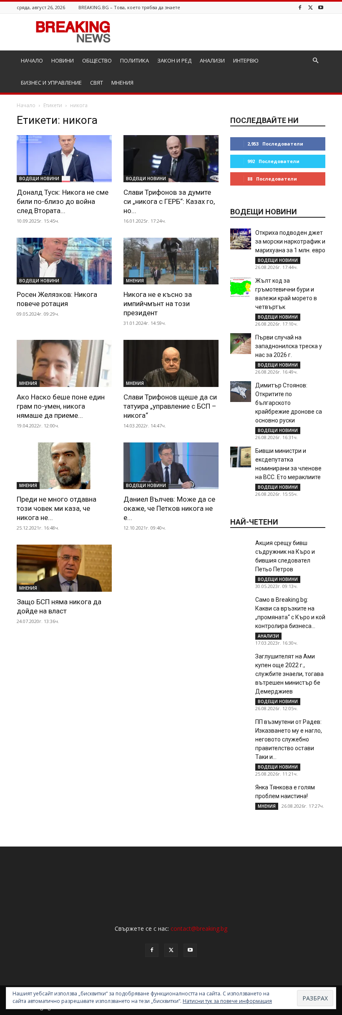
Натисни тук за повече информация (227, 1001)
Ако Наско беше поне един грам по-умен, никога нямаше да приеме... (61, 406)
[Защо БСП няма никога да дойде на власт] (64, 568)
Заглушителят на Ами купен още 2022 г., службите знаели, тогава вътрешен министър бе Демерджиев (289, 674)
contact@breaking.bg (199, 928)
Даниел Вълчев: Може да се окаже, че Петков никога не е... (169, 508)
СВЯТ (96, 82)
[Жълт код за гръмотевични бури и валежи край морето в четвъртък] (240, 286)
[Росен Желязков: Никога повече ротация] (64, 261)
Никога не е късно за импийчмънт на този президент (157, 303)
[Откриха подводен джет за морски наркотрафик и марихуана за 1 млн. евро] (240, 239)
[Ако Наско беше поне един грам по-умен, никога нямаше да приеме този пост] (64, 363)
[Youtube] (320, 7)
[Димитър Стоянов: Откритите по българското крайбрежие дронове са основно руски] (240, 391)
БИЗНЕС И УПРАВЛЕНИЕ (51, 82)
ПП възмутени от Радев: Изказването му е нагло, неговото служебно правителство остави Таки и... (288, 739)
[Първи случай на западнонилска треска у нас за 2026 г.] (240, 343)
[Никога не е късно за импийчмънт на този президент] (171, 261)
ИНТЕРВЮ (246, 60)
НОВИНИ (62, 60)
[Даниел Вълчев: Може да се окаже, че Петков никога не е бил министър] (171, 466)
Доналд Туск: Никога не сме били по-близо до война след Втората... (62, 201)
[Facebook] (299, 7)
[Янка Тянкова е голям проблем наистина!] (240, 793)
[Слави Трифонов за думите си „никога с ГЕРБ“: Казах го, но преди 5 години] (171, 158)
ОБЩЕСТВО (97, 60)
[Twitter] (310, 7)
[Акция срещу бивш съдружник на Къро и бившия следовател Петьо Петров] (240, 549)
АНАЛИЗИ (212, 60)
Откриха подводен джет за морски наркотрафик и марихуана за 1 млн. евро (290, 241)
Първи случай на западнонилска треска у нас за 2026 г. (288, 346)
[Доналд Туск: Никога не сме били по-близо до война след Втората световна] (64, 158)
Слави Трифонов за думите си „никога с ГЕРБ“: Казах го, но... (169, 201)
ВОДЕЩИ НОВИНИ (39, 178)
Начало (26, 105)
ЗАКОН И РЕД (174, 60)
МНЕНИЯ (122, 82)
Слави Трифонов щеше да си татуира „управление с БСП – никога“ (170, 406)
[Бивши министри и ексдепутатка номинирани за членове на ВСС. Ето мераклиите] (240, 457)
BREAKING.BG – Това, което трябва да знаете (129, 7)
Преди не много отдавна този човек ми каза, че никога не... (56, 508)
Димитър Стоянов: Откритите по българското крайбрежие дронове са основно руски (288, 403)
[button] (315, 61)
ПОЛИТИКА (134, 60)
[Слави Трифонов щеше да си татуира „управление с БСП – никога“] (171, 363)
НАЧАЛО (32, 60)
